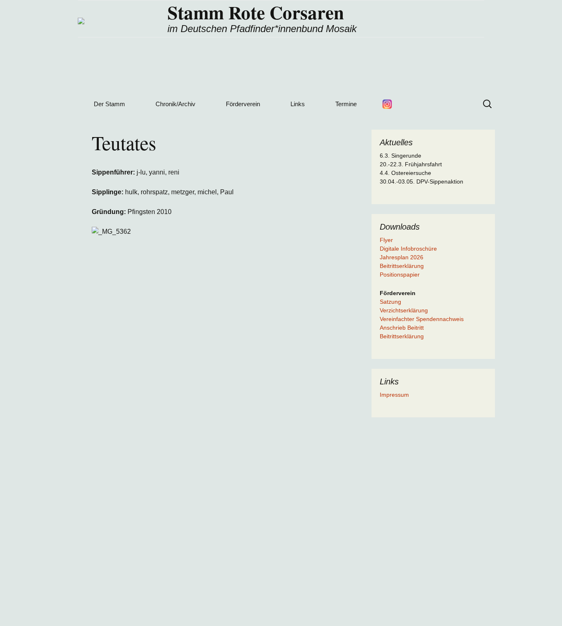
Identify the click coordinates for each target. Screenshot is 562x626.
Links (297, 103)
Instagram (387, 104)
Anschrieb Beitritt (402, 327)
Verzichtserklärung (404, 310)
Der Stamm (109, 103)
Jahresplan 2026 (401, 257)
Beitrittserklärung (402, 266)
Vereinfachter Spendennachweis (422, 319)
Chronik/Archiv (175, 103)
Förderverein (243, 103)
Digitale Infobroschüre (408, 248)
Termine (346, 103)
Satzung (390, 301)
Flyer (386, 240)
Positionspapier (400, 274)
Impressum (394, 394)
